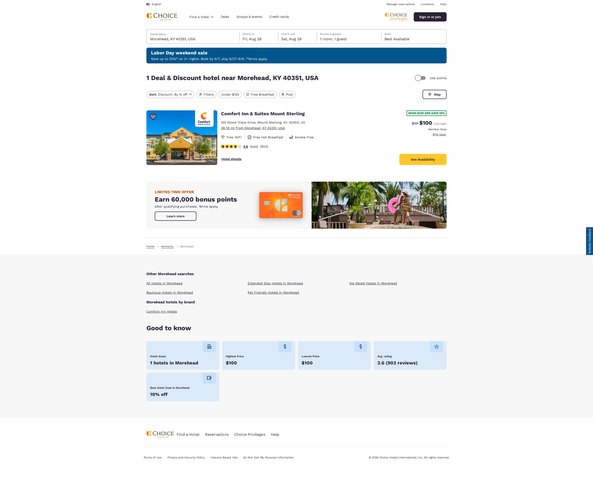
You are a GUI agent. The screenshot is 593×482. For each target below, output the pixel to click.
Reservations (217, 434)
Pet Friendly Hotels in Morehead (273, 292)
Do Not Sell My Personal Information (268, 457)
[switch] (421, 78)
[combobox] (201, 17)
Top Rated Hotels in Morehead (373, 283)
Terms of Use (153, 457)
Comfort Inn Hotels (161, 311)
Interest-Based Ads (224, 457)
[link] (175, 216)
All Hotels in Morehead (164, 283)
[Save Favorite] (153, 117)
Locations (427, 4)
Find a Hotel (188, 434)
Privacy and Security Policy (186, 457)
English (156, 4)
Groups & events (249, 17)
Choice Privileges (249, 434)
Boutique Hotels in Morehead (169, 292)
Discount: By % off (168, 94)
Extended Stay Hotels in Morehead (275, 283)
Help (443, 4)
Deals (225, 17)
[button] (589, 241)
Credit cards (279, 17)
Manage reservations (401, 4)
